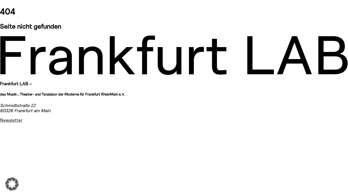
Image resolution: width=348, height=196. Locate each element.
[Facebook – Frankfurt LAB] (6, 143)
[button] (12, 184)
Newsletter (11, 119)
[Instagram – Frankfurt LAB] (6, 129)
